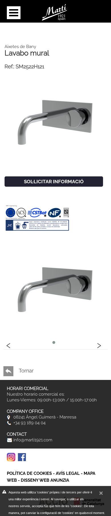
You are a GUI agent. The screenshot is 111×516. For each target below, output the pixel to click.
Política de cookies (29, 473)
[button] (53, 342)
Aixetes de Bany (20, 46)
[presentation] (8, 344)
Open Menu (13, 12)
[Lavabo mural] (54, 120)
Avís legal (68, 473)
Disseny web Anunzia (45, 480)
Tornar (26, 371)
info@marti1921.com (32, 440)
